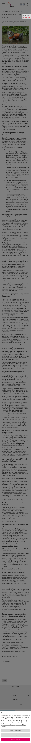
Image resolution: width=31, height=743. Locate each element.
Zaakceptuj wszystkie (16, 739)
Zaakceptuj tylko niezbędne (15, 730)
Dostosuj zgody (15, 735)
